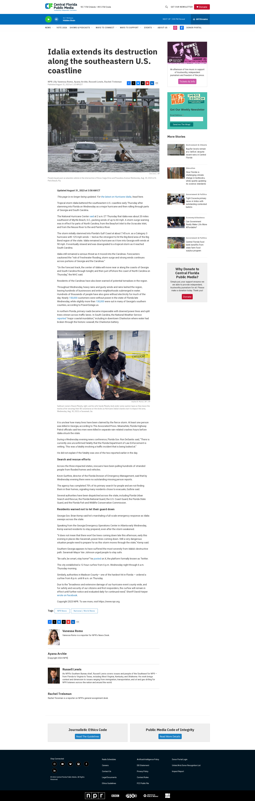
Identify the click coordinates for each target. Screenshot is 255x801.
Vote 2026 (62, 28)
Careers (105, 765)
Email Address (177, 115)
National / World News (84, 611)
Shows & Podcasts (80, 28)
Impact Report (178, 771)
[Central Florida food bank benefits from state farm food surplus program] (176, 242)
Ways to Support (129, 28)
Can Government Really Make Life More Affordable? (196, 224)
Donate (203, 7)
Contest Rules (143, 777)
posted (97, 558)
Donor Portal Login (179, 759)
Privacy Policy (142, 771)
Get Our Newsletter (182, 7)
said (92, 216)
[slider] (60, 19)
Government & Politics (196, 194)
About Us (162, 28)
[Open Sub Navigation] (53, 28)
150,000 (73, 297)
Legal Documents (109, 777)
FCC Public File (143, 783)
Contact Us (106, 771)
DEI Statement (143, 765)
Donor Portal (194, 28)
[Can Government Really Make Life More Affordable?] (176, 222)
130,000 (100, 301)
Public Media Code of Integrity (170, 729)
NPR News (62, 611)
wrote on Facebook (67, 595)
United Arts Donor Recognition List (186, 765)
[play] (48, 19)
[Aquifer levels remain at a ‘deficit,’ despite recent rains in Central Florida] (176, 149)
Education (190, 168)
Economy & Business (195, 217)
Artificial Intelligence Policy (148, 759)
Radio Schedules (109, 759)
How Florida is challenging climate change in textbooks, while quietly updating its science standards (196, 178)
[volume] (56, 19)
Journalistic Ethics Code (87, 729)
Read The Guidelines (87, 736)
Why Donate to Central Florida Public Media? (187, 273)
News (48, 28)
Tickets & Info (187, 81)
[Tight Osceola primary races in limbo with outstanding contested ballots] (176, 199)
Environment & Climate (196, 145)
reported (62, 318)
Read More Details (170, 736)
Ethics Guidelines (109, 783)
